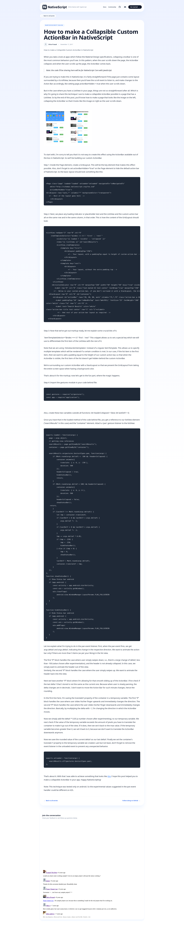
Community (112, 7)
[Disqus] (92, 843)
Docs (104, 7)
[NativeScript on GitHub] (120, 7)
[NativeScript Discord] (125, 7)
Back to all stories (51, 800)
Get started (135, 7)
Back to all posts (48, 16)
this (109, 776)
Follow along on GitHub (131, 800)
